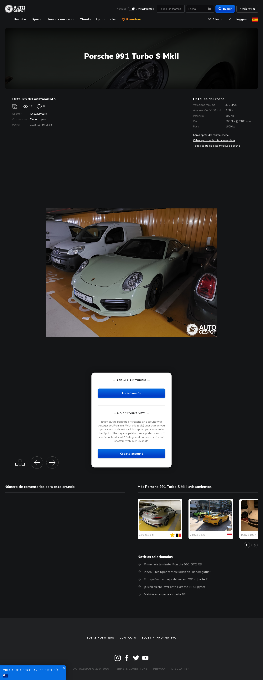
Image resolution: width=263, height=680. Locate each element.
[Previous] (247, 545)
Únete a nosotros (60, 19)
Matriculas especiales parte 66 (165, 594)
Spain (43, 119)
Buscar (227, 9)
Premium (133, 19)
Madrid (34, 119)
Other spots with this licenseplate (214, 140)
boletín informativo (159, 638)
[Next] (254, 545)
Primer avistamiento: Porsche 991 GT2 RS (173, 564)
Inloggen (240, 19)
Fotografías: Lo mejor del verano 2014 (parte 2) (176, 579)
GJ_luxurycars (38, 114)
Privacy (159, 669)
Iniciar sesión (131, 393)
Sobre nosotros (100, 638)
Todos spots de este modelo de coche (216, 146)
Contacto (128, 638)
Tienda (85, 19)
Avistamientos (145, 8)
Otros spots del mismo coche (211, 135)
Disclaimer (180, 669)
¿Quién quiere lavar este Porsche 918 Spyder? (175, 587)
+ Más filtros (247, 9)
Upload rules (106, 19)
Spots (36, 19)
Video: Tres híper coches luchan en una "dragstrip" (177, 572)
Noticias (121, 8)
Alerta (218, 19)
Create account (131, 454)
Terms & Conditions (131, 669)
